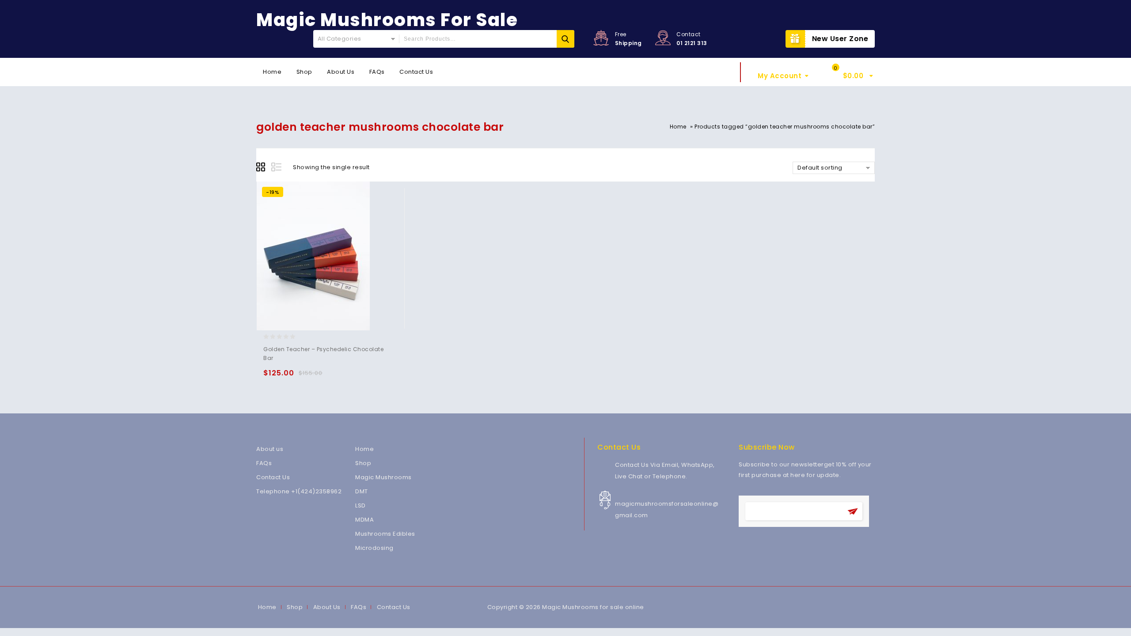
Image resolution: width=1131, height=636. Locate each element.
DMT (361, 491)
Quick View (306, 377)
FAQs (377, 72)
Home (272, 72)
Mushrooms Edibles (385, 534)
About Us (340, 72)
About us (269, 449)
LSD (360, 505)
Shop (304, 72)
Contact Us (416, 72)
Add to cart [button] (272, 377)
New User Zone (840, 39)
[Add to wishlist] (289, 377)
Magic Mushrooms (383, 477)
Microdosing (374, 548)
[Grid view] (262, 168)
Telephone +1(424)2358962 (299, 491)
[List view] (277, 168)
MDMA (364, 519)
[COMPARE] (323, 377)
